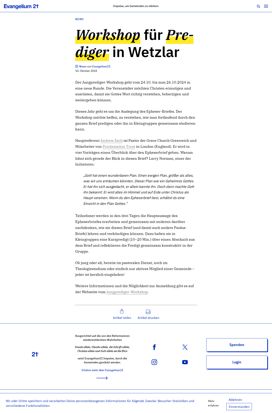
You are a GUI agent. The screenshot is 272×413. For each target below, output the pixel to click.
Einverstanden (239, 407)
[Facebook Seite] (154, 347)
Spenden (236, 344)
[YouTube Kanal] (185, 362)
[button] (122, 314)
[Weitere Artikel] (77, 66)
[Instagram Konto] (154, 362)
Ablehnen (235, 400)
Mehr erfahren (213, 403)
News (79, 19)
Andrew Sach (111, 140)
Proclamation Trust (119, 146)
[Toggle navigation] (266, 6)
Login (236, 362)
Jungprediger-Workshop (127, 292)
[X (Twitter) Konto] (185, 347)
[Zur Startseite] (26, 6)
